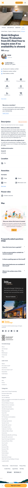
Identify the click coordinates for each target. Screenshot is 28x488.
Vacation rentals (5, 395)
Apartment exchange (6, 457)
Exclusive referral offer (7, 393)
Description (10, 27)
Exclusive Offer (5, 447)
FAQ (3, 380)
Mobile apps (4, 352)
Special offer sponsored (7, 437)
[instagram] (6, 331)
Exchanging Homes (6, 427)
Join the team (5, 348)
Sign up (14, 230)
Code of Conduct (14, 465)
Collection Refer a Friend (7, 431)
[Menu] (25, 3)
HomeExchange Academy (8, 409)
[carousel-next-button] (25, 15)
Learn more (6, 113)
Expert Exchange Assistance (8, 439)
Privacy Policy (23, 465)
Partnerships (4, 451)
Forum (3, 382)
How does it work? (6, 365)
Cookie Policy (7, 468)
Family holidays (5, 453)
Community (4, 354)
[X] (14, 331)
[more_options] (2, 485)
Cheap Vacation (5, 415)
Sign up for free (19, 2)
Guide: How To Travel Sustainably (9, 391)
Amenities (18, 27)
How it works (5, 443)
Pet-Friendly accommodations (8, 417)
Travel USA (4, 413)
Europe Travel (5, 419)
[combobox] (9, 472)
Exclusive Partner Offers (7, 441)
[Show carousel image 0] (14, 15)
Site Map (22, 468)
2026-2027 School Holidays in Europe (10, 459)
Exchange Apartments (7, 421)
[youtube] (17, 331)
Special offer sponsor (6, 425)
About (3, 346)
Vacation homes (5, 423)
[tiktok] (8, 331)
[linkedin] (11, 331)
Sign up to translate (22, 121)
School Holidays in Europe (8, 403)
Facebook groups (6, 411)
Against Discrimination (7, 407)
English (21, 125)
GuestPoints (4, 367)
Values (3, 363)
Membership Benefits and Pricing (9, 435)
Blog (3, 350)
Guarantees (4, 371)
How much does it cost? (7, 369)
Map (23, 27)
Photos (4, 27)
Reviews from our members (8, 405)
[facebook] (3, 331)
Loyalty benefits (5, 461)
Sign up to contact (15, 485)
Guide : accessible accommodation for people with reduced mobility (13, 400)
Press (3, 356)
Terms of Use (5, 465)
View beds (3, 99)
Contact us (4, 384)
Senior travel (4, 455)
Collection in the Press (7, 429)
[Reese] (4, 56)
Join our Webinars (6, 397)
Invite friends (5, 373)
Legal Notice (15, 468)
